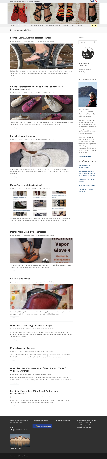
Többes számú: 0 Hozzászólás (45, 41)
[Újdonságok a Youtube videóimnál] (41, 203)
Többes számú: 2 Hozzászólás (42, 374)
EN (95, 25)
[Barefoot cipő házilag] (41, 297)
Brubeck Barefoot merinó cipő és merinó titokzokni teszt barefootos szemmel (36, 88)
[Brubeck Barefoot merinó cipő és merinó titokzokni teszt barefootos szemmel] (41, 107)
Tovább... (15, 79)
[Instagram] (91, 1)
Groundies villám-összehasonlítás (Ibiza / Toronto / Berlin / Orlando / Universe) (38, 369)
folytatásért (89, 156)
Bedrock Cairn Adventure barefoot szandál (30, 38)
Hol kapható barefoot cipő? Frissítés (87, 180)
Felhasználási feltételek (62, 420)
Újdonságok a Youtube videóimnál (26, 185)
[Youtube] (96, 1)
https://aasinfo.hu (84, 423)
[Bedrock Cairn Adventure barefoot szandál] (41, 56)
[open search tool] (96, 13)
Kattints (81, 156)
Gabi (12, 41)
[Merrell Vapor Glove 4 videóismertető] (41, 250)
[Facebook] (93, 1)
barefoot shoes (29, 41)
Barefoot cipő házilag (20, 278)
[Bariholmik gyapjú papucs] (41, 154)
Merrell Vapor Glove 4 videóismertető (28, 232)
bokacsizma (27, 374)
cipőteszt (28, 188)
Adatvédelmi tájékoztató (40, 420)
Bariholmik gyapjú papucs (22, 136)
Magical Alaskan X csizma (22, 348)
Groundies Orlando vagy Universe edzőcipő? (31, 325)
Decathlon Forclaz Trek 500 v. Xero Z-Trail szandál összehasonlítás (34, 392)
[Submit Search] (18, 25)
